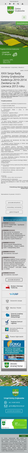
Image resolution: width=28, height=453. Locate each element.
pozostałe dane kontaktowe (14, 411)
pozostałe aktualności (14, 202)
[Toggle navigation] (24, 17)
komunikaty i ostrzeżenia (14, 207)
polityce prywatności (19, 450)
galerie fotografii (14, 212)
